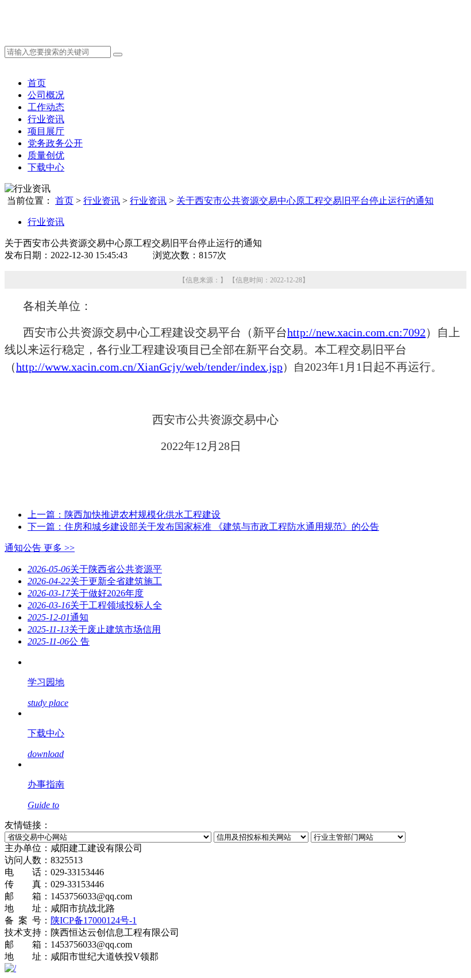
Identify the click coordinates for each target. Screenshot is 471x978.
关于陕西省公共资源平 (95, 569)
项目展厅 (46, 131)
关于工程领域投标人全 (95, 605)
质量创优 (46, 155)
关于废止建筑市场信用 (94, 629)
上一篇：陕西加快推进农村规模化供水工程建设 (124, 514)
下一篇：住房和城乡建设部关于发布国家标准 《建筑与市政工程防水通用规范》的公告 (203, 526)
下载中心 (46, 167)
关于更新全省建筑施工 (95, 581)
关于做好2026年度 (86, 593)
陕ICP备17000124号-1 (94, 920)
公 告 (59, 641)
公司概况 (46, 95)
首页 (37, 83)
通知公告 (40, 548)
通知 (58, 617)
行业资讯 (46, 119)
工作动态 (46, 107)
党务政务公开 (55, 143)
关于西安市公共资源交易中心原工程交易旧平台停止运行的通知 (305, 200)
